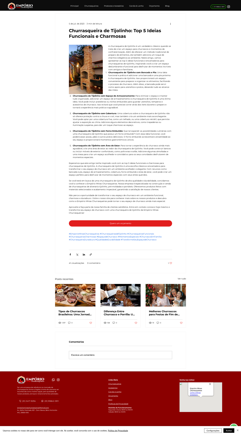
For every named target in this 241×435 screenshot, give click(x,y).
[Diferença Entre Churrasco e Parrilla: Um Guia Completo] (120, 295)
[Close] (237, 430)
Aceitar (229, 430)
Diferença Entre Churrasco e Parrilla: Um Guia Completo (119, 313)
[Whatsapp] (53, 379)
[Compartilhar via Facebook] (70, 254)
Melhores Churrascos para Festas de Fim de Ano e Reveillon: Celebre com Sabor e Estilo (164, 313)
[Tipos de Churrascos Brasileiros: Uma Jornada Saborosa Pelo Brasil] (75, 295)
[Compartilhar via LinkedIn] (84, 254)
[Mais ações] (170, 23)
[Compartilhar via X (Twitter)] (77, 254)
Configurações (213, 430)
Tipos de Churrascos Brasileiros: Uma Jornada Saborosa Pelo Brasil (74, 313)
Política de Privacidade (118, 430)
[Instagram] (228, 6)
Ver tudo (182, 278)
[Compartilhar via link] (90, 254)
